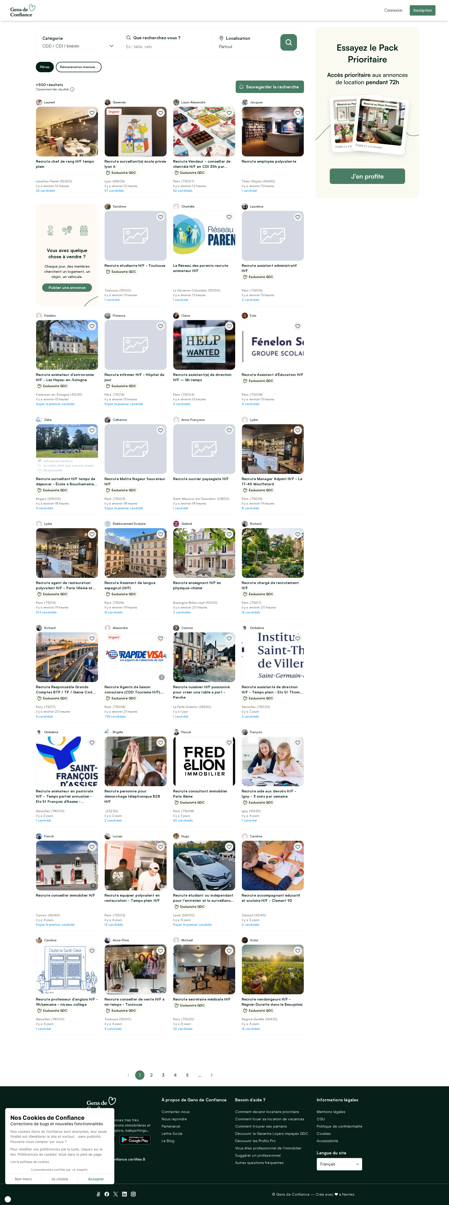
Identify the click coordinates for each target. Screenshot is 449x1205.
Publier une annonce (67, 287)
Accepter (96, 1179)
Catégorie (52, 38)
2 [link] (151, 1075)
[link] (211, 1075)
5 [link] (187, 1075)
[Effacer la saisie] (202, 46)
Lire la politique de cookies (29, 1162)
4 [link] (175, 1075)
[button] (8, 1199)
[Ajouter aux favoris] (92, 113)
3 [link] (163, 1075)
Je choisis (59, 1179)
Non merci (23, 1179)
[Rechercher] (288, 42)
